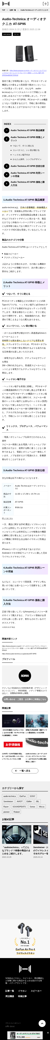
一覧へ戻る (24, 771)
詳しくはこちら (7, 518)
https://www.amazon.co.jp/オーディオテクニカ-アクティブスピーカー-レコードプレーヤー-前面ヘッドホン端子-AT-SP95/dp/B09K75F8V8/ (24, 73)
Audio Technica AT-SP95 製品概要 (28, 130)
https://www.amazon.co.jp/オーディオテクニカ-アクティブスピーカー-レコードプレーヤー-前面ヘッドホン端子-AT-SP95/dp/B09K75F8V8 (25, 648)
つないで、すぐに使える (23, 146)
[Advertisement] (25, 888)
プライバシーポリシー (13, 1023)
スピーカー (36, 991)
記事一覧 (9, 991)
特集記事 (22, 996)
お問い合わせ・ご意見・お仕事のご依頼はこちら (25, 699)
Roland (16, 812)
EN (35, 1026)
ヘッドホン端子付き (21, 155)
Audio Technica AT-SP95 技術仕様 (28, 166)
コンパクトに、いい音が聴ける (26, 150)
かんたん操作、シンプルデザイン (27, 159)
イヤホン (22, 991)
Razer (6, 807)
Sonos (32, 807)
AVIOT (20, 801)
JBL (37, 801)
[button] (45, 4)
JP (32, 1026)
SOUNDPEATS (19, 807)
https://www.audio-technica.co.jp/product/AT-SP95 (19, 654)
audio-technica (9, 796)
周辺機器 (9, 996)
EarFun (23, 796)
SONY (32, 796)
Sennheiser (8, 801)
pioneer (6, 812)
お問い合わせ (10, 1026)
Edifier (29, 801)
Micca (41, 807)
